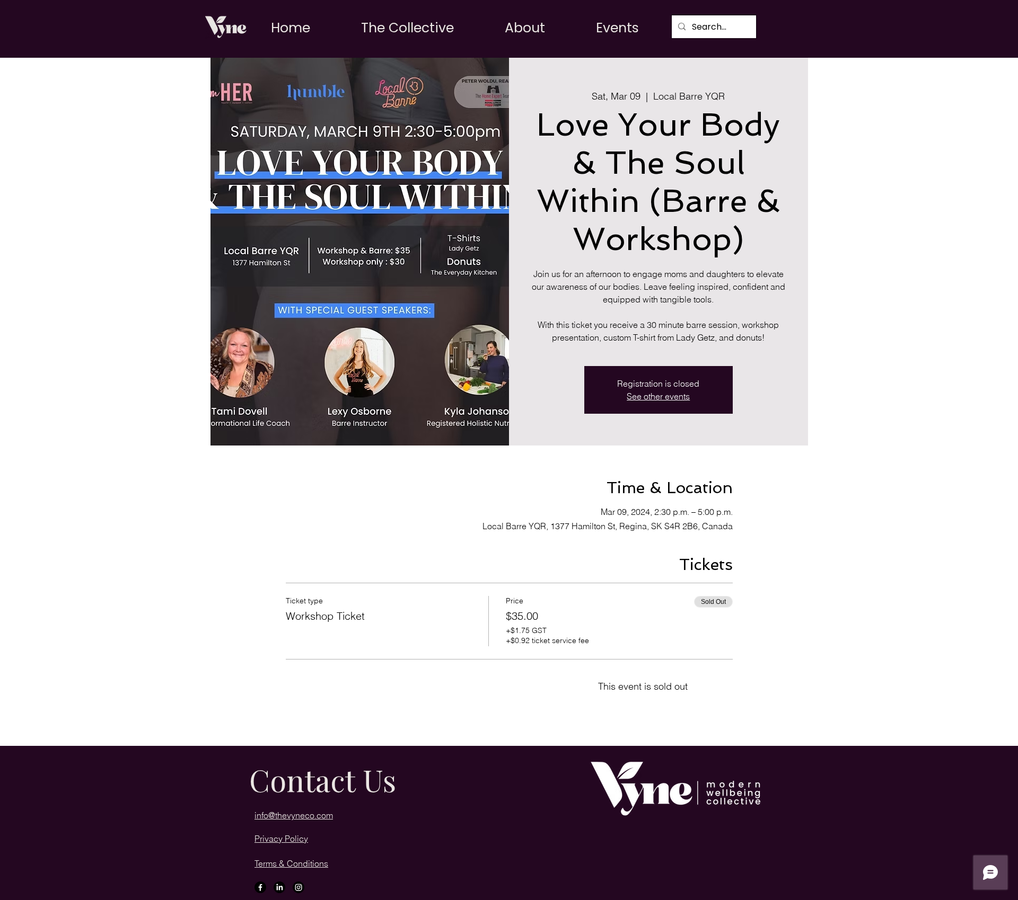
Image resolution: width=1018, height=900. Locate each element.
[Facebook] (260, 887)
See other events (658, 396)
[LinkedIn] (279, 887)
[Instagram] (298, 887)
